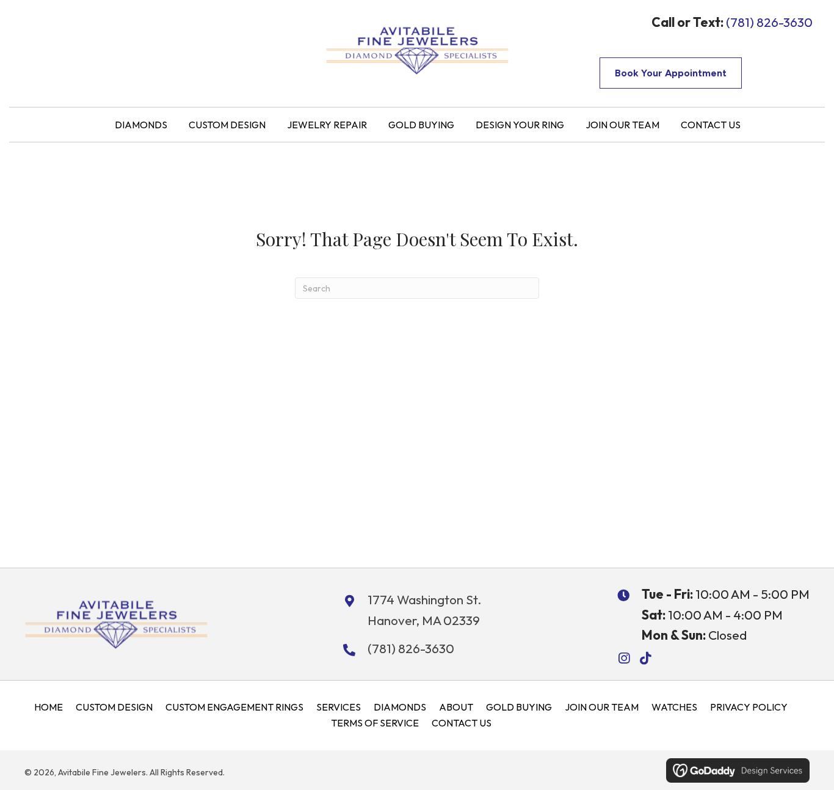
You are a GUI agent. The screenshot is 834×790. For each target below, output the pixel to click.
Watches (674, 707)
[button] (623, 658)
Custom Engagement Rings (234, 707)
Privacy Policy (749, 707)
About (456, 707)
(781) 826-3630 (769, 22)
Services (338, 707)
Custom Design (114, 707)
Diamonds (400, 707)
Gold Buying (519, 707)
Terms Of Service (375, 723)
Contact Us (461, 723)
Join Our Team (602, 707)
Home (48, 707)
